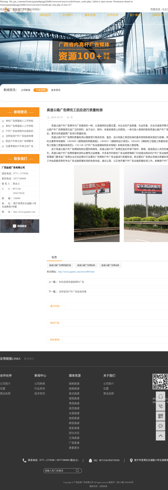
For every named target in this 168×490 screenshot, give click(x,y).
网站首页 (47, 15)
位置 (2, 388)
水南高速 (74, 413)
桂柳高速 (74, 388)
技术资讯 (55, 90)
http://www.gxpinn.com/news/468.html (76, 272)
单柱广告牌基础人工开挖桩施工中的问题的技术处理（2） (22, 126)
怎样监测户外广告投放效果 (19, 136)
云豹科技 (103, 486)
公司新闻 (25, 90)
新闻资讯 (159, 15)
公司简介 (69, 15)
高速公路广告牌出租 (110, 265)
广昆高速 (74, 442)
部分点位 (74, 433)
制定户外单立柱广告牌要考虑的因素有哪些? (22, 141)
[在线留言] (160, 426)
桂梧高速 (74, 418)
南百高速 (74, 408)
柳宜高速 (74, 423)
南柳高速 (74, 383)
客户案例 (137, 15)
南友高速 (74, 428)
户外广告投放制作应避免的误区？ (22, 131)
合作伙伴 (114, 15)
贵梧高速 (74, 403)
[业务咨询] (160, 396)
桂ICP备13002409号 (125, 482)
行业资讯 (40, 90)
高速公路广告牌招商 (86, 265)
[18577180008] (160, 406)
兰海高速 (74, 438)
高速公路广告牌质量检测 (60, 265)
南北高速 (74, 393)
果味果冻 (29, 358)
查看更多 (74, 447)
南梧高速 (74, 398)
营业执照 (5, 393)
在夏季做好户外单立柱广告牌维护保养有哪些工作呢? (22, 146)
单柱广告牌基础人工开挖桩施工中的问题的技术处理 (22, 121)
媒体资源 (91, 15)
